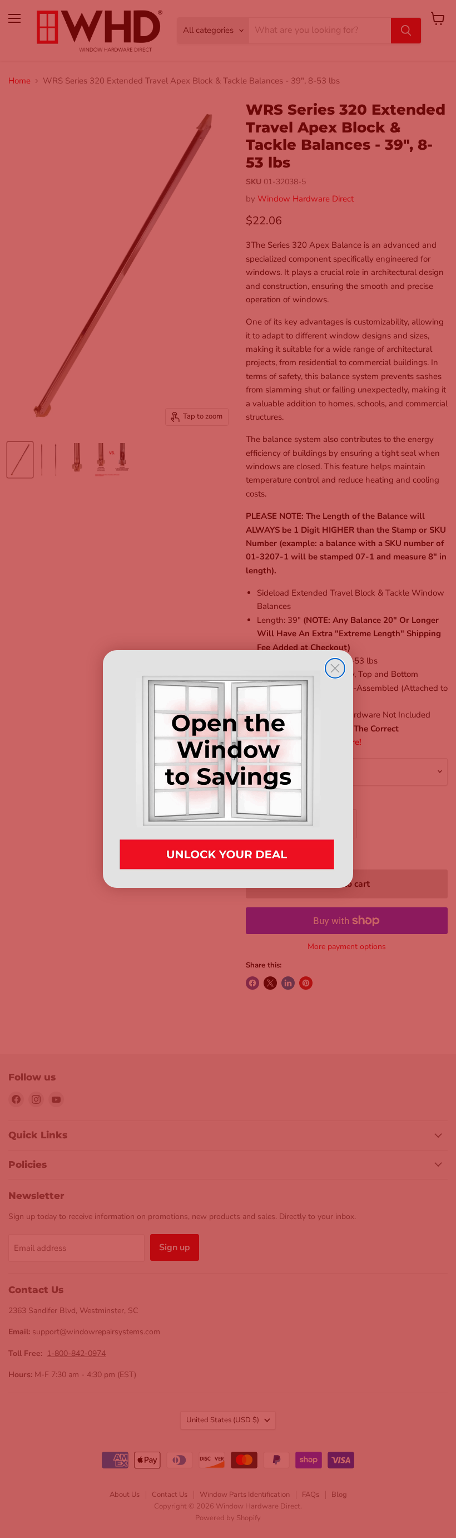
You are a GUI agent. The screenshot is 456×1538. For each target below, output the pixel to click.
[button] (228, 769)
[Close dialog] (335, 668)
